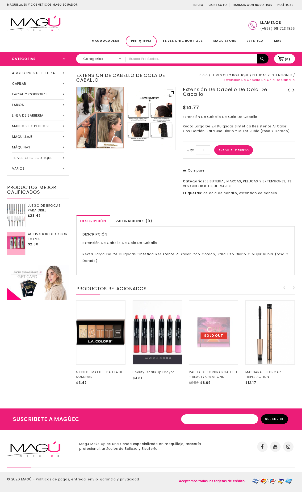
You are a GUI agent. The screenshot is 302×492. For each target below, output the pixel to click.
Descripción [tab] (93, 221)
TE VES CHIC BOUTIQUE (183, 40)
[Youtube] (275, 447)
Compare (196, 170)
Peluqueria (141, 41)
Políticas (285, 5)
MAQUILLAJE (22, 136)
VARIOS (18, 168)
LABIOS (18, 104)
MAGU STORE (224, 40)
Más (278, 40)
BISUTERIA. (215, 181)
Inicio (198, 5)
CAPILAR (19, 83)
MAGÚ (27, 479)
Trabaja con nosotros (252, 5)
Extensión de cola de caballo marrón (292, 95)
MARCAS (233, 181)
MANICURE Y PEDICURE (31, 126)
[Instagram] (288, 447)
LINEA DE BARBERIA (27, 115)
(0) (287, 59)
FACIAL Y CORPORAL (29, 94)
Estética (255, 40)
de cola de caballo (220, 193)
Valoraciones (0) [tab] (133, 221)
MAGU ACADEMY (106, 40)
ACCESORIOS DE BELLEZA (33, 73)
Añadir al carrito (233, 150)
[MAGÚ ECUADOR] (34, 23)
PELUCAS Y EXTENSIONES (272, 75)
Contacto (218, 5)
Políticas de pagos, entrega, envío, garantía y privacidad (87, 479)
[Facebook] (262, 447)
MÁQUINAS (21, 147)
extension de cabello (258, 193)
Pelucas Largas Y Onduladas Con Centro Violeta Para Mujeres (287, 97)
